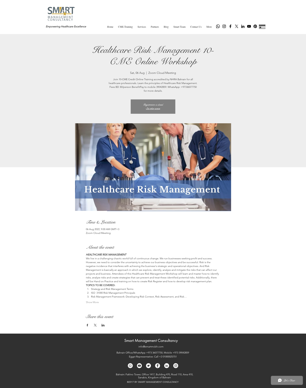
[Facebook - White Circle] (157, 365)
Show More (92, 302)
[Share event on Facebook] (87, 325)
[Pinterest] (255, 26)
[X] (236, 26)
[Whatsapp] (218, 26)
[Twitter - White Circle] (148, 365)
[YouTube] (249, 26)
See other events (153, 108)
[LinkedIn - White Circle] (166, 365)
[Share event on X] (95, 325)
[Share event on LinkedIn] (103, 325)
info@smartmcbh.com (151, 346)
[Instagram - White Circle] (175, 365)
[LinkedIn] (242, 26)
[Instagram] (224, 26)
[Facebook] (230, 26)
